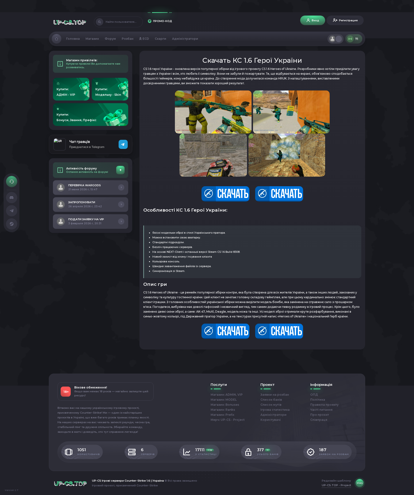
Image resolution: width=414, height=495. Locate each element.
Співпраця (318, 420)
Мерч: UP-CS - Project (228, 420)
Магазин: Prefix (222, 414)
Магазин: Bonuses (225, 404)
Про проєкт (319, 414)
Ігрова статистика (275, 409)
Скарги (160, 38)
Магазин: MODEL (224, 399)
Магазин (92, 38)
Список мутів (271, 404)
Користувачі (270, 420)
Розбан (127, 38)
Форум (110, 38)
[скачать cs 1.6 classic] (252, 193)
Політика (317, 399)
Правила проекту (324, 404)
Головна (73, 38)
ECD (145, 38)
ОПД (314, 394)
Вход (315, 20)
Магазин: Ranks (223, 409)
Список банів (271, 399)
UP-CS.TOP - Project (336, 485)
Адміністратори (185, 38)
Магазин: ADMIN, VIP (227, 394)
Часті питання (321, 409)
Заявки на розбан (274, 394)
